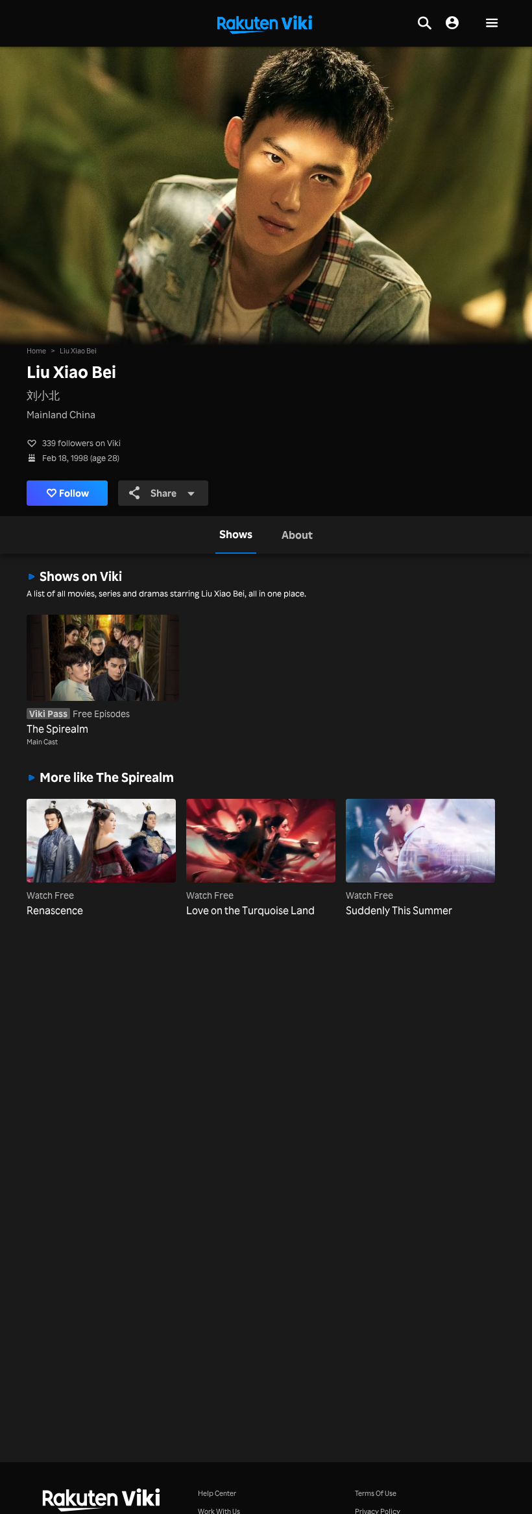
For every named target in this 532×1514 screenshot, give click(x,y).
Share (163, 493)
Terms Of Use (375, 1493)
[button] (492, 23)
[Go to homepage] (264, 23)
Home (36, 350)
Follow (74, 493)
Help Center (217, 1493)
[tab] (235, 535)
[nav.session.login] (452, 23)
